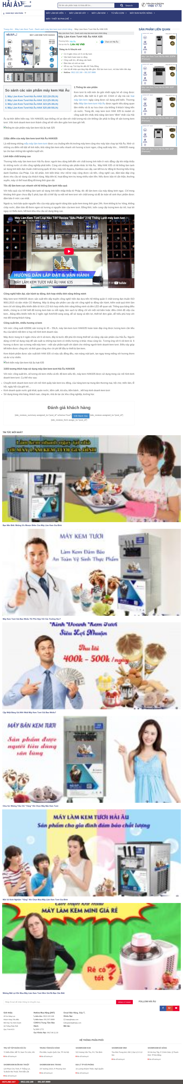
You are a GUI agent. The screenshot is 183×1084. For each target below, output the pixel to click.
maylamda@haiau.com (73, 1023)
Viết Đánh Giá (81, 416)
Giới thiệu (8, 1013)
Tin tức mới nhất (13, 432)
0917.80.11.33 (52, 1033)
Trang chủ (8, 29)
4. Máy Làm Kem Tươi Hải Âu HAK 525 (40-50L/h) (31, 108)
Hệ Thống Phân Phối (11, 1026)
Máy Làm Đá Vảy (77, 13)
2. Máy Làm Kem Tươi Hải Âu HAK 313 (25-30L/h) (31, 100)
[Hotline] (152, 4)
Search (129, 5)
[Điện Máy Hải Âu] (16, 4)
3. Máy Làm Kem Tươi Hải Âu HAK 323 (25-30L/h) (31, 104)
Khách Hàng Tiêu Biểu (11, 1019)
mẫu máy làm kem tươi (35, 143)
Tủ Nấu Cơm (117, 13)
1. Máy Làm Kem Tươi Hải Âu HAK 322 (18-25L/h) (31, 96)
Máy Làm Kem (99, 13)
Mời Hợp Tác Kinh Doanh (12, 1023)
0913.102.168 (76, 72)
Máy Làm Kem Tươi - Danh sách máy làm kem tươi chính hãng (43, 29)
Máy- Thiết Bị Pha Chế (57, 19)
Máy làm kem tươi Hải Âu (92, 103)
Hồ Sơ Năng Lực (9, 1016)
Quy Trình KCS (9, 1029)
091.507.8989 (90, 72)
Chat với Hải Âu (111, 42)
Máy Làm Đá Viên (54, 13)
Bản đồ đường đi (10, 1056)
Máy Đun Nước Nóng (141, 13)
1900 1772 (39, 1029)
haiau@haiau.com (72, 1019)
